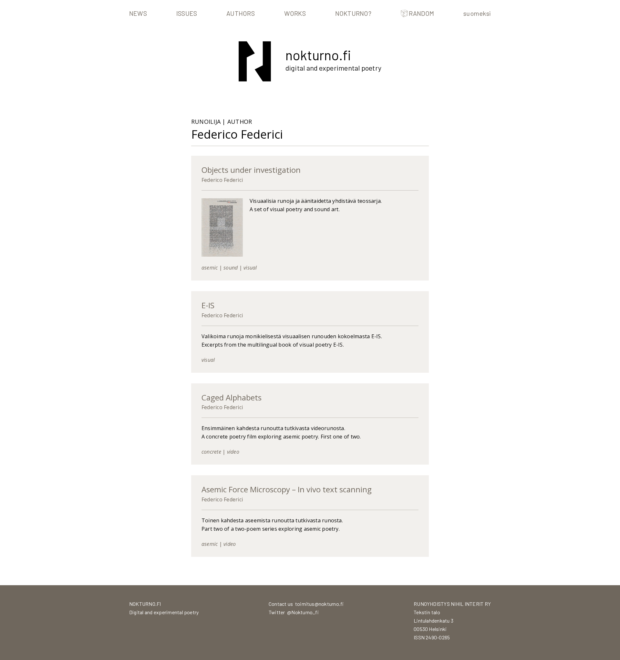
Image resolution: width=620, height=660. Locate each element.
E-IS (208, 305)
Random (421, 13)
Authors (240, 13)
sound (230, 267)
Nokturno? (353, 13)
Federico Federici (222, 179)
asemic (210, 267)
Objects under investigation (251, 169)
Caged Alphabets (232, 397)
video (233, 451)
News (138, 13)
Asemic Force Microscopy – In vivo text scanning (287, 489)
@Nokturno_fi (303, 612)
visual (250, 267)
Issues (186, 13)
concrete (211, 451)
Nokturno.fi (318, 55)
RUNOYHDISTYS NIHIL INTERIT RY (452, 604)
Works (295, 13)
